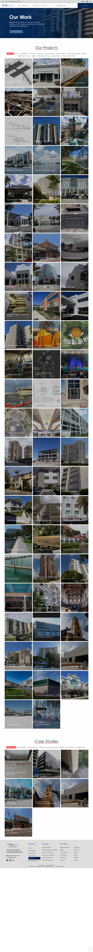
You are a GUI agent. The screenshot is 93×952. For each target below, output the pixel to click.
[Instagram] (85, 1)
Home (19, 5)
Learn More (11, 82)
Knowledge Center (61, 5)
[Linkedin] (82, 1)
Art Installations (24, 53)
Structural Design (69, 747)
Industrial (76, 850)
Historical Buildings (49, 53)
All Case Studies (11, 747)
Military (84, 53)
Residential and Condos (44, 56)
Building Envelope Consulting (49, 850)
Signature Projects (56, 56)
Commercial (32, 53)
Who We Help (35, 5)
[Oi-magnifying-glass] (90, 1)
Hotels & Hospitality (60, 53)
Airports (16, 53)
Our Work (52, 5)
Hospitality (76, 847)
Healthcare (40, 53)
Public (28, 56)
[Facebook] (87, 1)
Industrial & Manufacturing (74, 53)
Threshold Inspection (80, 747)
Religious (34, 56)
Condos (76, 860)
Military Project (22, 56)
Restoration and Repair (58, 747)
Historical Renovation (32, 747)
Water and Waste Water (68, 56)
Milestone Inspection (45, 747)
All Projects (10, 53)
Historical (62, 860)
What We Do (26, 5)
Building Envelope (21, 747)
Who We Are (44, 5)
